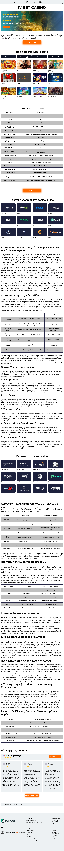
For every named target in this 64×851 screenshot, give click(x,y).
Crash (38, 56)
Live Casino (23, 56)
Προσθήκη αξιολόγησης (55, 756)
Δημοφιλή (7, 56)
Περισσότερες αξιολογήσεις (32, 795)
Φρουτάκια (54, 56)
